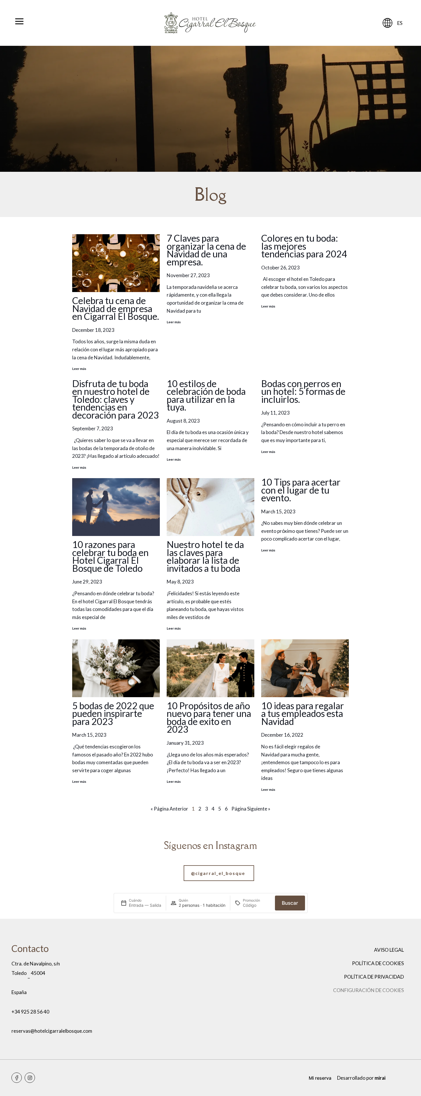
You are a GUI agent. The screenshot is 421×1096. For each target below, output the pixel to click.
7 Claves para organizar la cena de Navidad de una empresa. (206, 249)
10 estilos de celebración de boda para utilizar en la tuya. (206, 395)
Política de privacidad (374, 977)
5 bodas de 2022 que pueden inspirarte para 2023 (113, 713)
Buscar (290, 903)
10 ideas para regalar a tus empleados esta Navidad (302, 713)
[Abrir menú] (19, 23)
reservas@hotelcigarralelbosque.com (51, 1031)
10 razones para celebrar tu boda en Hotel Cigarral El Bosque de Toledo (110, 556)
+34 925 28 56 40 (30, 1012)
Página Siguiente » (250, 809)
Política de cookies (378, 963)
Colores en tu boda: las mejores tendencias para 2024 (304, 245)
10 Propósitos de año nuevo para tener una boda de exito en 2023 (209, 717)
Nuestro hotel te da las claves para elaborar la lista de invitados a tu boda (205, 556)
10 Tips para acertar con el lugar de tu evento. (301, 489)
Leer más (79, 368)
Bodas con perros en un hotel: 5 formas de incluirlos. (303, 391)
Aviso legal (389, 950)
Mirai (380, 1078)
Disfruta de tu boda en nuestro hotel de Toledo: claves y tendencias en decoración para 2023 (115, 399)
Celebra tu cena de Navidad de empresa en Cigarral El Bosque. (115, 308)
